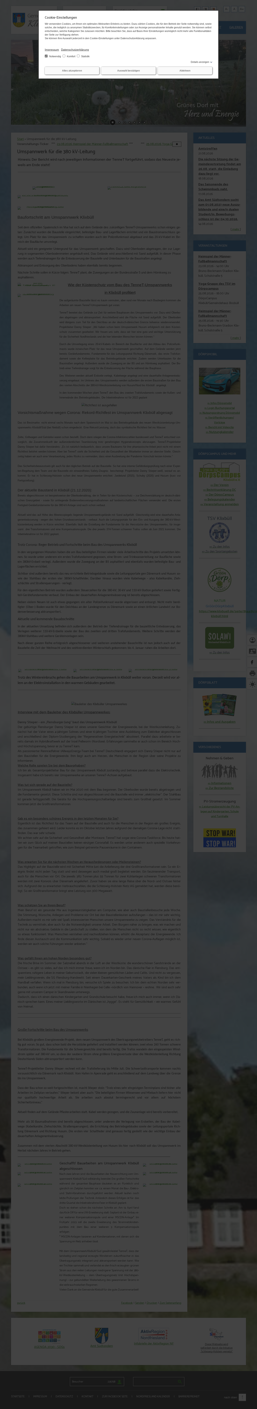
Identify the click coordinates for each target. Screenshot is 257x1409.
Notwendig (55, 56)
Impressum (52, 49)
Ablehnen (184, 70)
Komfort (71, 56)
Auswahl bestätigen (128, 70)
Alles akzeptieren (72, 70)
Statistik (85, 56)
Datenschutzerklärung (75, 49)
